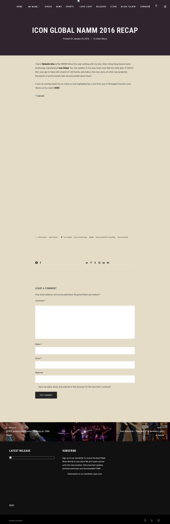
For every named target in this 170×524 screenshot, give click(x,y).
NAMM (91, 237)
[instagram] (165, 7)
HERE (57, 88)
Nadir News (53, 237)
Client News (101, 38)
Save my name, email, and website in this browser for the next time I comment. (74, 387)
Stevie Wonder (122, 237)
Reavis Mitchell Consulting (105, 237)
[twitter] (157, 7)
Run (11, 505)
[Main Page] (85, 432)
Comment (40, 300)
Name (38, 344)
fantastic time (48, 64)
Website (39, 372)
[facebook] (149, 7)
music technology (80, 237)
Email (38, 358)
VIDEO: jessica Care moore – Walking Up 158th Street (28, 432)
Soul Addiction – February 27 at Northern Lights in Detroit (142, 432)
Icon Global (64, 68)
